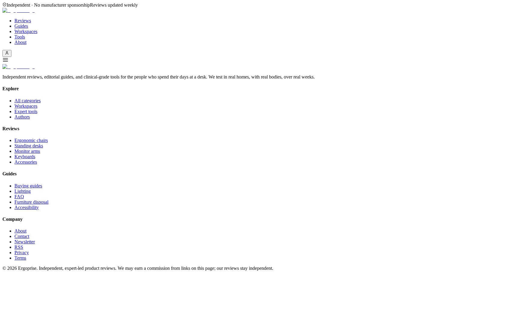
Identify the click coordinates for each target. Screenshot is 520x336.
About (20, 42)
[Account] (6, 53)
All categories (27, 100)
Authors (22, 116)
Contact (21, 236)
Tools (19, 36)
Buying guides (28, 185)
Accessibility (26, 207)
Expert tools (25, 111)
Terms (20, 257)
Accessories (25, 162)
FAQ (19, 196)
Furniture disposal (31, 202)
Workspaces (25, 31)
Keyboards (24, 156)
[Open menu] (260, 60)
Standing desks (28, 145)
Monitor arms (27, 151)
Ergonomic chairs (31, 140)
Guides (21, 26)
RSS (18, 247)
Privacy (21, 252)
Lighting (22, 191)
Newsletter (24, 241)
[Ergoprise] (18, 10)
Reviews (22, 20)
